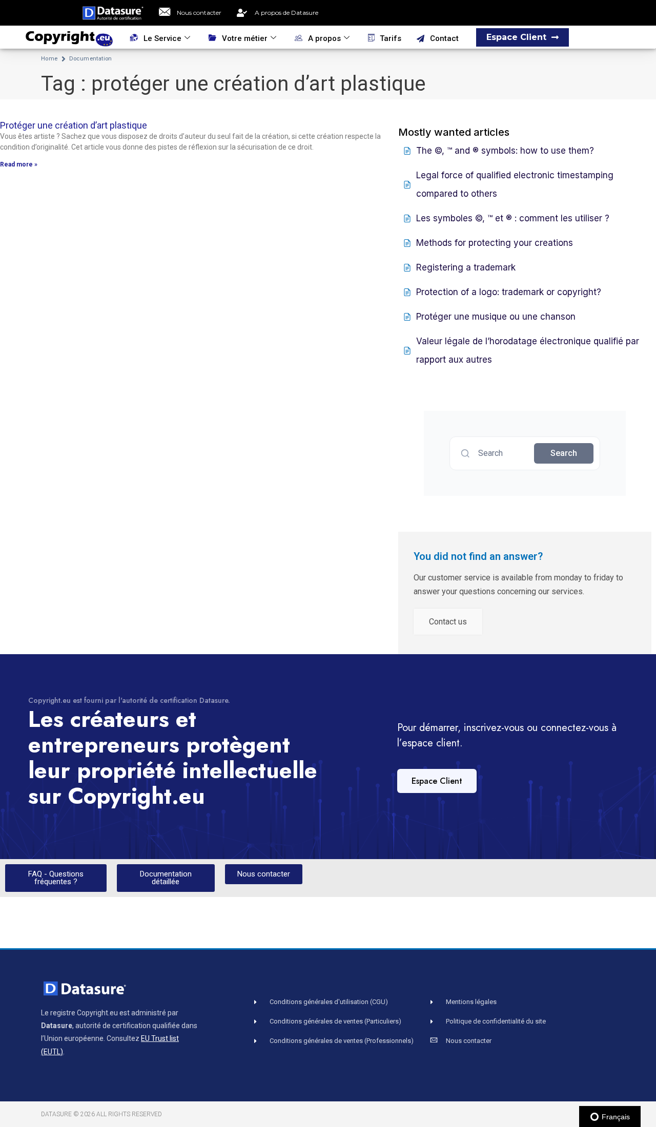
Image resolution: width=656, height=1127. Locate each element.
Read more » (18, 164)
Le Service (162, 38)
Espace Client (437, 781)
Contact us (448, 622)
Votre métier (245, 38)
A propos (324, 38)
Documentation (90, 58)
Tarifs (390, 38)
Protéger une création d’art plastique (73, 125)
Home (49, 58)
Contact (444, 38)
